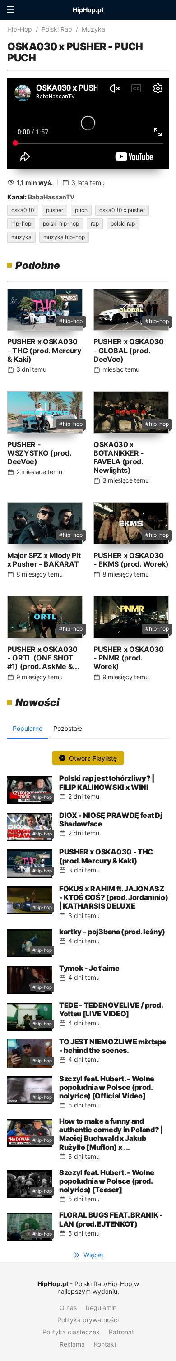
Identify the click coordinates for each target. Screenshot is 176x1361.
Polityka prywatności (88, 1320)
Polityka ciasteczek (71, 1332)
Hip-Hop (19, 29)
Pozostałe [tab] (67, 728)
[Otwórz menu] (11, 10)
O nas (68, 1307)
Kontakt (105, 1344)
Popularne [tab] (27, 728)
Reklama (72, 1344)
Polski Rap (57, 29)
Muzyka (93, 29)
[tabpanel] (88, 993)
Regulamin (101, 1307)
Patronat (121, 1332)
